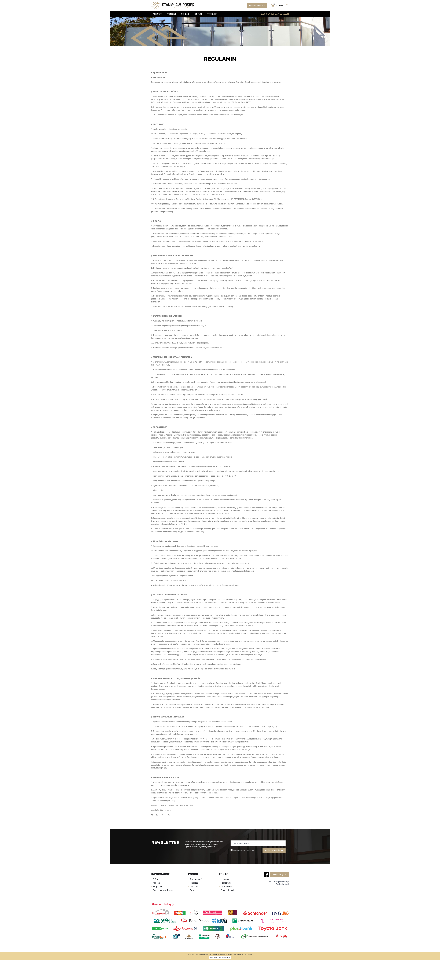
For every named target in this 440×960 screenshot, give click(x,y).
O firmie (156, 879)
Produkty (157, 14)
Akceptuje (243, 850)
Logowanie (226, 879)
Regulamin (158, 886)
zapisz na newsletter (274, 850)
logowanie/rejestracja (257, 6)
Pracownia (212, 14)
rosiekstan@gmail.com (273, 415)
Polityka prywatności (163, 890)
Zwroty (193, 890)
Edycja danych (228, 890)
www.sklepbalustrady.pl (266, 507)
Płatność (194, 883)
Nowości (185, 14)
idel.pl (287, 884)
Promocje (171, 14)
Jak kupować (196, 879)
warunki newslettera (247, 850)
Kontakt (198, 14)
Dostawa (194, 886)
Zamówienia (226, 886)
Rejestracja (226, 883)
